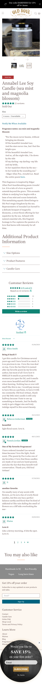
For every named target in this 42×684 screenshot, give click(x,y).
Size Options (13, 253)
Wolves (5, 636)
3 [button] (21, 542)
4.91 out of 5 (26, 287)
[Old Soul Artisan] (21, 13)
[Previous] (15, 59)
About (4, 634)
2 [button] (17, 542)
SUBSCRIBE (21, 669)
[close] (40, 4)
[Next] (27, 59)
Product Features (15, 261)
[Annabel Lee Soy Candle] (21, 37)
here (23, 176)
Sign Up (21, 601)
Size (4, 111)
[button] (8, 103)
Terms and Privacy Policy (12, 624)
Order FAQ (6, 619)
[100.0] (20, 324)
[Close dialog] (39, 643)
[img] (8, 344)
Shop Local (6, 622)
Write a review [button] (21, 311)
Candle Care (13, 268)
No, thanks (21, 675)
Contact (5, 614)
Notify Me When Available (14, 123)
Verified (19, 332)
